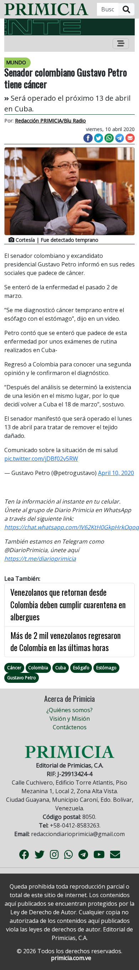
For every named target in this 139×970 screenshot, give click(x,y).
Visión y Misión (70, 718)
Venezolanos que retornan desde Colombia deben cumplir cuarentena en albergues (68, 604)
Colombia (38, 668)
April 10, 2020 (116, 473)
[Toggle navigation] (121, 43)
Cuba (60, 668)
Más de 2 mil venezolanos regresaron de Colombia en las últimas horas (65, 641)
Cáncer (14, 668)
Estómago (106, 668)
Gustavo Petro (21, 678)
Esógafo (81, 668)
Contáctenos (70, 727)
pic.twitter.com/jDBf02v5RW (41, 458)
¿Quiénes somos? (69, 710)
